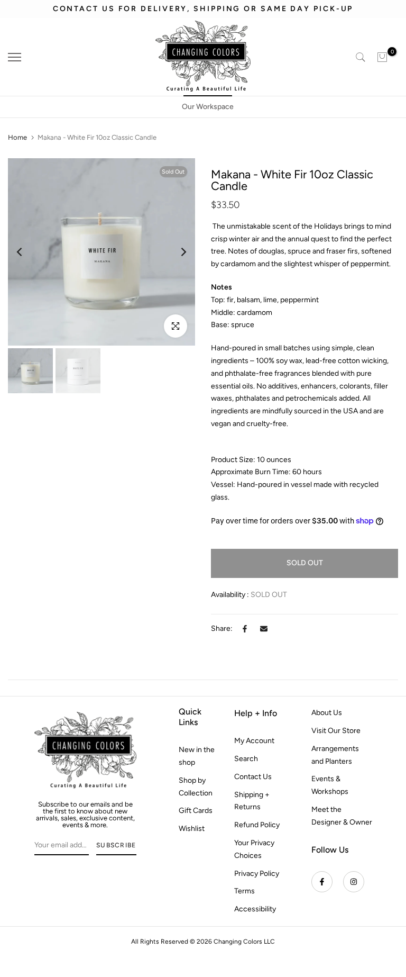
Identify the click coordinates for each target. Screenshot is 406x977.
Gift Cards (196, 810)
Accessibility (255, 908)
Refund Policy (257, 824)
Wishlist (192, 828)
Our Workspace (208, 106)
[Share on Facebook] (245, 629)
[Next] (175, 252)
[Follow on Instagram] (353, 881)
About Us (326, 712)
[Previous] (28, 252)
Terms (244, 890)
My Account (254, 740)
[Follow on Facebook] (322, 881)
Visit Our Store (336, 730)
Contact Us (253, 776)
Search (246, 758)
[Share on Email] (264, 629)
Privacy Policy (256, 873)
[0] (382, 57)
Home (17, 137)
